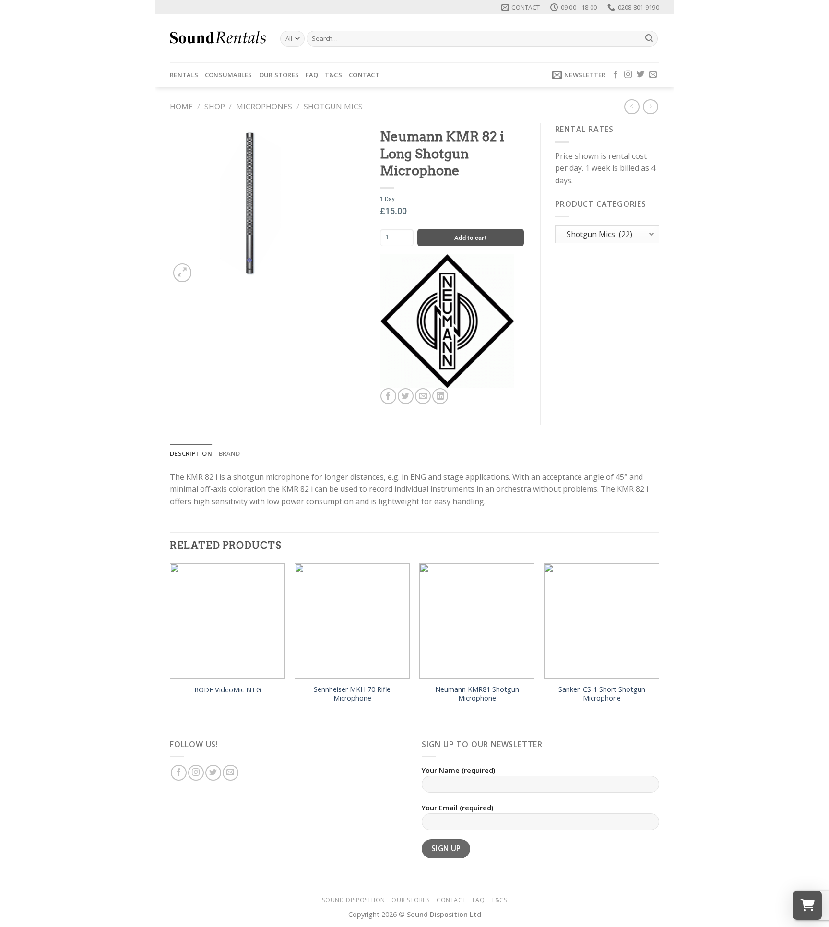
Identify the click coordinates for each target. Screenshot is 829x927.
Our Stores (279, 75)
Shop (214, 106)
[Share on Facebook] (388, 396)
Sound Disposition (353, 900)
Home (181, 106)
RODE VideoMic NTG (227, 690)
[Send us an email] (653, 75)
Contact (364, 75)
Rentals (184, 75)
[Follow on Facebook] (615, 75)
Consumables (228, 75)
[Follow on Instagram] (628, 75)
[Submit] (649, 39)
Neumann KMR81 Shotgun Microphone (477, 694)
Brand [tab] (229, 453)
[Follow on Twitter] (640, 75)
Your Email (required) (457, 807)
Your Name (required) (458, 770)
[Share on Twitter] (406, 396)
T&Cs (333, 75)
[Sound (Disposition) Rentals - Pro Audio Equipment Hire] (218, 38)
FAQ (312, 75)
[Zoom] (182, 272)
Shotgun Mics (333, 106)
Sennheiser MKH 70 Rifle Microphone (352, 694)
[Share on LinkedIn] (440, 396)
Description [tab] (191, 453)
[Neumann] (447, 321)
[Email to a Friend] (423, 396)
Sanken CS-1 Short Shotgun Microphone (601, 694)
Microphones (264, 106)
